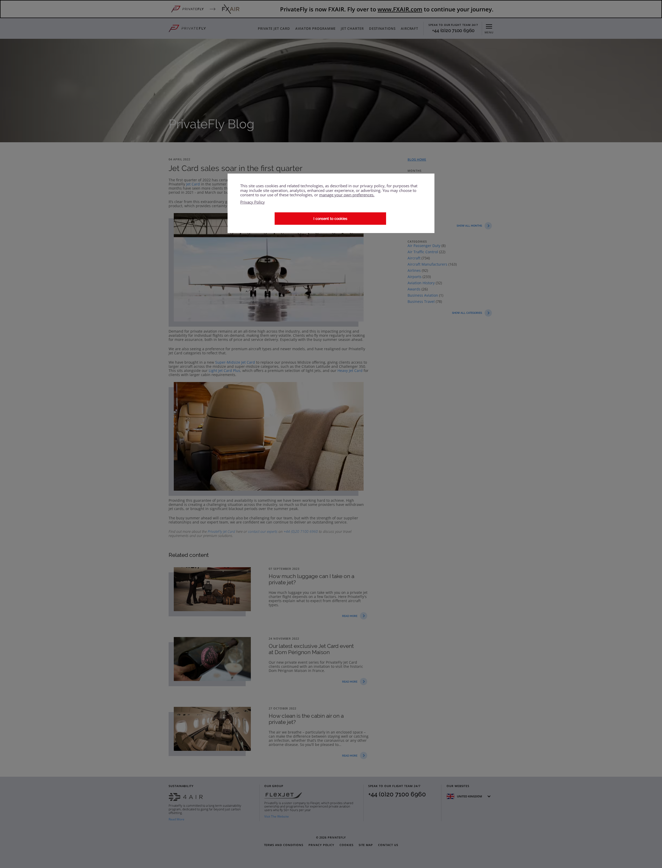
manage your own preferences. (346, 195)
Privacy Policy (252, 202)
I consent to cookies (330, 218)
